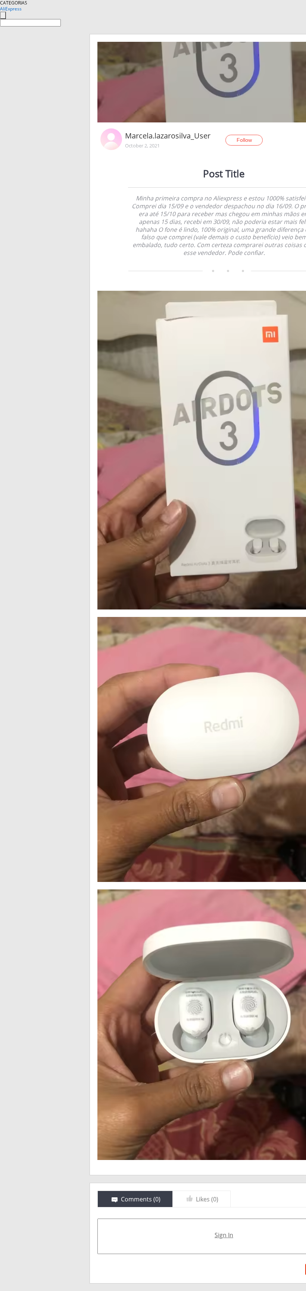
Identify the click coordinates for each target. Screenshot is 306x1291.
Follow (244, 140)
